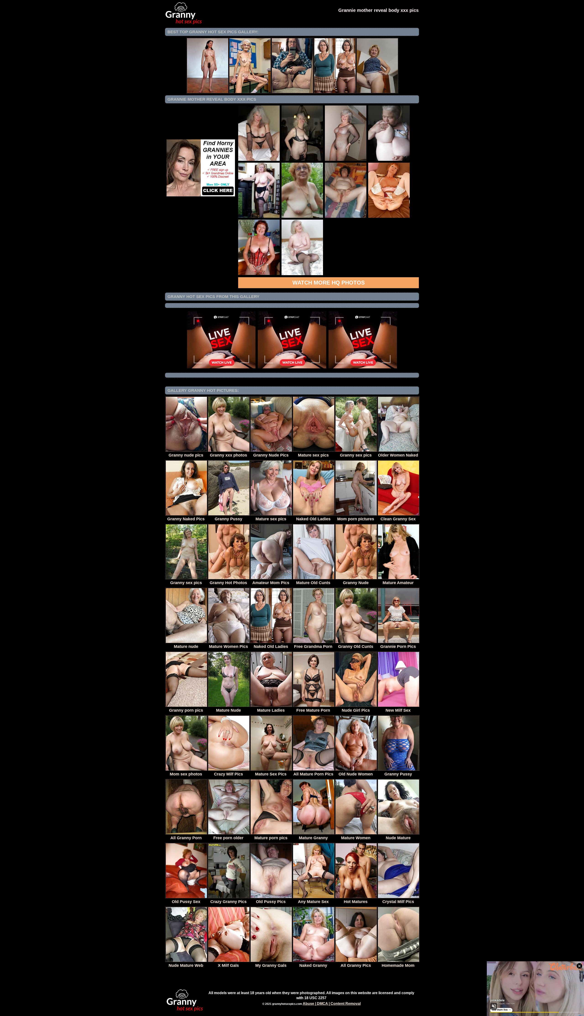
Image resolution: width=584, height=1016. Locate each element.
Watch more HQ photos (328, 283)
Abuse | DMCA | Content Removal (332, 1004)
